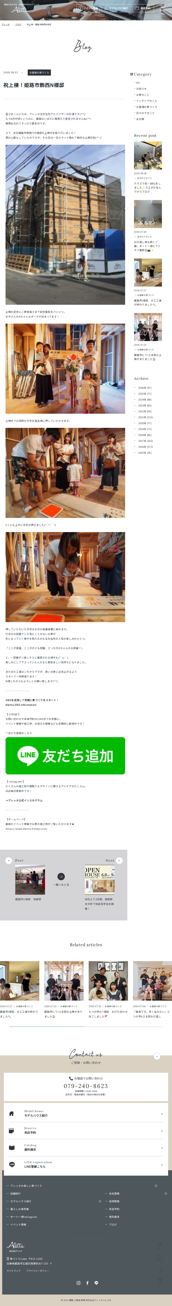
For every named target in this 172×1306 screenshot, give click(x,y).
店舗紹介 (15, 1193)
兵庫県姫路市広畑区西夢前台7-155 (27, 1263)
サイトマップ (13, 1270)
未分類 (140, 119)
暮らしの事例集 (19, 1209)
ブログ (18, 24)
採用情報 (114, 1201)
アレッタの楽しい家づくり (26, 1185)
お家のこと (142, 94)
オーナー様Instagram (23, 1216)
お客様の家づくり (146, 107)
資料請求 (114, 1216)
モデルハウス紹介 (21, 1201)
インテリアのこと (146, 101)
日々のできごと (145, 113)
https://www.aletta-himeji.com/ (27, 828)
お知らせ (141, 88)
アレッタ (6, 24)
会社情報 (114, 1193)
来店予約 (114, 1209)
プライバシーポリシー (37, 1270)
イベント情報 (18, 1224)
